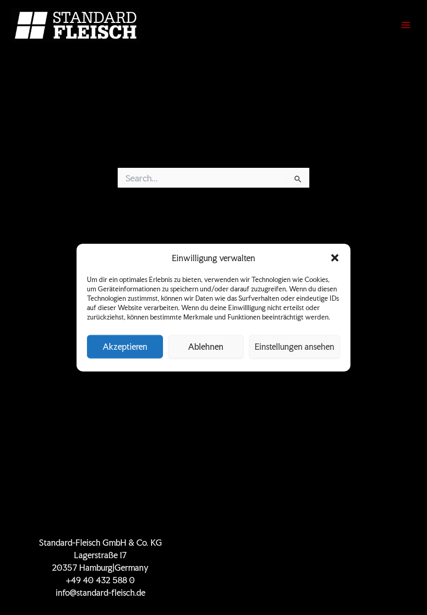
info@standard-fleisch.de (100, 593)
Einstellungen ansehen (294, 346)
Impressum (327, 580)
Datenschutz (327, 568)
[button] (335, 258)
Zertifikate (327, 543)
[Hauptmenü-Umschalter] (406, 25)
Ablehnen (205, 346)
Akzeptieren (125, 346)
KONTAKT (327, 555)
